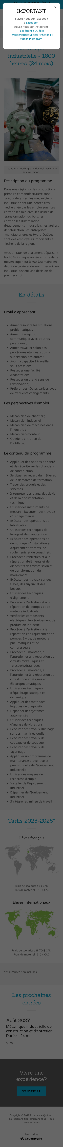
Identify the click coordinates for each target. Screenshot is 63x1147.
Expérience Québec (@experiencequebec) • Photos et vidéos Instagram (32, 35)
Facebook (32, 22)
